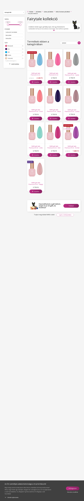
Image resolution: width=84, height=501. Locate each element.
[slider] (8, 25)
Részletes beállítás (72, 492)
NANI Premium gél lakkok (63, 11)
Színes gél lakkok (48, 11)
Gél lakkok (38, 11)
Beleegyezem (73, 488)
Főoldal (31, 11)
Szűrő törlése (15, 64)
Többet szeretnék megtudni (71, 206)
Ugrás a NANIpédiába (65, 215)
